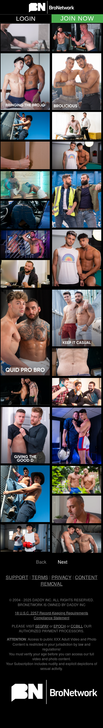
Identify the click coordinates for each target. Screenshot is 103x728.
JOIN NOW (77, 18)
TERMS (40, 577)
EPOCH (60, 625)
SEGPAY (42, 625)
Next (62, 562)
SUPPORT (17, 577)
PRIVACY (62, 577)
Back (41, 562)
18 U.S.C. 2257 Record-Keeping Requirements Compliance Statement (51, 615)
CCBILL (77, 625)
